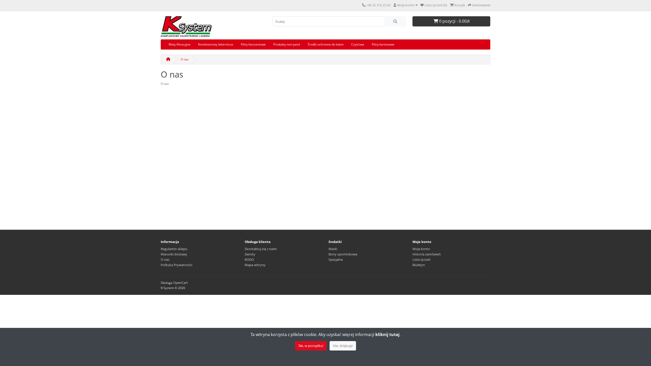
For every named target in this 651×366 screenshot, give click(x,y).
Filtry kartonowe (383, 44)
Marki (333, 249)
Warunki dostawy (174, 254)
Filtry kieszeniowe (253, 44)
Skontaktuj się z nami (261, 249)
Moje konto (421, 249)
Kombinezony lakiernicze (215, 44)
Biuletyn (418, 265)
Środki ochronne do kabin (326, 44)
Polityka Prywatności (176, 265)
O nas (185, 59)
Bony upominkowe (343, 254)
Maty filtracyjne (179, 44)
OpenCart (180, 282)
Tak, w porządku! (310, 345)
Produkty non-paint (286, 44)
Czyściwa (357, 44)
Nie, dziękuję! (343, 345)
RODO (249, 259)
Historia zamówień (426, 254)
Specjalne (336, 259)
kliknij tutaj (387, 334)
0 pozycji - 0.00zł (453, 21)
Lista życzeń (421, 259)
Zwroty (250, 254)
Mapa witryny (255, 265)
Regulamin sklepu (174, 249)
